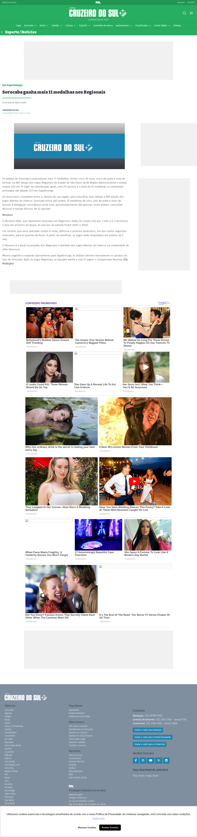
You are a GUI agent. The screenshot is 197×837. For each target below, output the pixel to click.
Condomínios (11, 732)
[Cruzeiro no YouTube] (150, 761)
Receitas (9, 784)
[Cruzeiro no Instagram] (143, 761)
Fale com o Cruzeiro (78, 726)
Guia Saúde (10, 761)
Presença (9, 797)
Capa (18, 25)
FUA (71, 786)
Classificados (141, 25)
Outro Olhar (10, 794)
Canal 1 (8, 723)
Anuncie (181, 2)
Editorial (8, 755)
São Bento (9, 800)
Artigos (8, 716)
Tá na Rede (10, 803)
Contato (191, 2)
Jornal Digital (160, 25)
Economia (9, 752)
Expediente (74, 710)
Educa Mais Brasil (13, 745)
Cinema (8, 729)
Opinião (55, 25)
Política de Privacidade (79, 716)
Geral (42, 25)
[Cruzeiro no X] (158, 761)
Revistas (8, 787)
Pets (7, 781)
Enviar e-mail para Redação (148, 730)
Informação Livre (12, 765)
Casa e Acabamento (14, 726)
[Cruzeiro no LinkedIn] (166, 761)
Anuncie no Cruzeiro (78, 732)
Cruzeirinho (10, 736)
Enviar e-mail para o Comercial (150, 744)
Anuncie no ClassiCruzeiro (81, 736)
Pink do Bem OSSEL (78, 777)
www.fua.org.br (76, 794)
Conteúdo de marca (103, 25)
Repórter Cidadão (77, 742)
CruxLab (72, 765)
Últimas (177, 25)
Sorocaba (28, 25)
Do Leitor (9, 739)
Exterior (8, 758)
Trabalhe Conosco (77, 745)
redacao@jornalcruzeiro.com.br (16, 113)
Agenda (8, 713)
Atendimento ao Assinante (81, 729)
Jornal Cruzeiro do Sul (98, 12)
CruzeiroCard (75, 758)
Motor (7, 777)
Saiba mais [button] (98, 818)
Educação (9, 742)
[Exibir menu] (191, 13)
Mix (6, 774)
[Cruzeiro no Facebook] (136, 761)
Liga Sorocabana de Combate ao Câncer (87, 804)
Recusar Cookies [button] (87, 827)
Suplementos (122, 25)
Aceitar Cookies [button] (110, 827)
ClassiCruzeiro (75, 755)
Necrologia (10, 790)
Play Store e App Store (145, 775)
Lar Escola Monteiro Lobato (81, 801)
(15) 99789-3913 (153, 715)
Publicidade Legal (77, 739)
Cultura (69, 25)
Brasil (7, 719)
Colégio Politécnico (78, 797)
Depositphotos (75, 771)
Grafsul (72, 768)
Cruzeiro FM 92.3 (76, 761)
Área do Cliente (9, 2)
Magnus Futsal (11, 771)
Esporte (83, 25)
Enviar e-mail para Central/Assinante (153, 737)
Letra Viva (9, 768)
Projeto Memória (76, 713)
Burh (71, 774)
